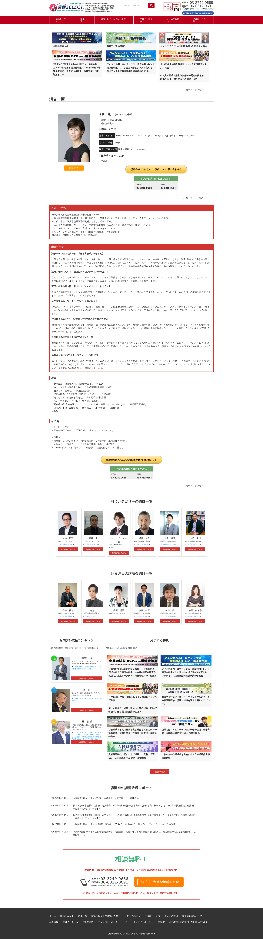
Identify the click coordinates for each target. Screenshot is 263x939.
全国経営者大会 (60, 46)
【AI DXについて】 (89, 616)
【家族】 (112, 547)
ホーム (52, 915)
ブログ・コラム (146, 19)
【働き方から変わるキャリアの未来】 (196, 544)
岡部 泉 (93, 538)
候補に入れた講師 (169, 6)
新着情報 (53, 921)
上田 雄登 (169, 538)
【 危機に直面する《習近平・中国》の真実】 (87, 699)
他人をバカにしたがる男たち (68, 397)
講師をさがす (61, 19)
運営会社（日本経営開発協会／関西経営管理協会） (183, 921)
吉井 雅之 (67, 610)
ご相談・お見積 (199, 19)
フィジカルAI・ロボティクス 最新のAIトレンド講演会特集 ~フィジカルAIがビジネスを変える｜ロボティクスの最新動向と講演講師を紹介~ (131, 68)
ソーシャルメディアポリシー (139, 921)
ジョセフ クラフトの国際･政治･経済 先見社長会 (183, 46)
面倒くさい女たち (62, 390)
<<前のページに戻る (193, 89)
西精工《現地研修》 (116, 46)
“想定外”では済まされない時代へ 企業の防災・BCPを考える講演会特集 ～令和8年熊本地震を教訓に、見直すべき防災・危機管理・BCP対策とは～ (76, 69)
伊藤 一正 (144, 610)
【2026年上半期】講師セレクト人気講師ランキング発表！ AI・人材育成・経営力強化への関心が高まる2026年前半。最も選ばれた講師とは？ (183, 71)
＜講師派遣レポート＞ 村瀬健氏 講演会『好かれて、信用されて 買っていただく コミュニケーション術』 (125, 823)
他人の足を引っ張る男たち (67, 387)
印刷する (74, 168)
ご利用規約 (88, 921)
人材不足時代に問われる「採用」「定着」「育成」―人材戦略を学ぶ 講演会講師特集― (131, 756)
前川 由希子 (195, 610)
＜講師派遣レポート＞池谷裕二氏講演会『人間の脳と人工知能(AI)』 (106, 797)
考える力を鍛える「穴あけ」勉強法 (71, 400)
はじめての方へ (173, 19)
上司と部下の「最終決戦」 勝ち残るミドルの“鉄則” (79, 407)
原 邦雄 (86, 721)
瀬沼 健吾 (144, 538)
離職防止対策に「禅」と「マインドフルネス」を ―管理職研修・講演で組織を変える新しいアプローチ (186, 700)
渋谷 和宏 (67, 538)
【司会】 (112, 616)
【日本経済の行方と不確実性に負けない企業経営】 (73, 544)
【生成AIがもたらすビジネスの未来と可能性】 (174, 544)
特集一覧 (83, 19)
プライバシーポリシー (109, 921)
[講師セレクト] (66, 8)
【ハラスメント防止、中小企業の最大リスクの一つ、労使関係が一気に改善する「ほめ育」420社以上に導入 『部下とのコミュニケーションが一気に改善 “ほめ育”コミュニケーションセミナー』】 (86, 737)
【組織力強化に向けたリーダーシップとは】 (96, 544)
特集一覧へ (160, 771)
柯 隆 (88, 690)
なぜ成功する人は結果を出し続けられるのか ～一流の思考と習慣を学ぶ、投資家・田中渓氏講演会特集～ (132, 733)
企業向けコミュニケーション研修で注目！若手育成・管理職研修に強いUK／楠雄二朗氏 (186, 731)
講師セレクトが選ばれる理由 (113, 19)
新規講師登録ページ (192, 915)
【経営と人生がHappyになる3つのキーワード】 (148, 616)
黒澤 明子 (118, 610)
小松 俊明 (195, 538)
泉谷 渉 (169, 610)
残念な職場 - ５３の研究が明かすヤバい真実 (75, 393)
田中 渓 (86, 658)
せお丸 (93, 610)
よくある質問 (171, 915)
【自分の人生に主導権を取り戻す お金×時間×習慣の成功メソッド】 (87, 667)
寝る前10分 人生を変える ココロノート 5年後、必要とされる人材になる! (89, 404)
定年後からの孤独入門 (74, 234)
